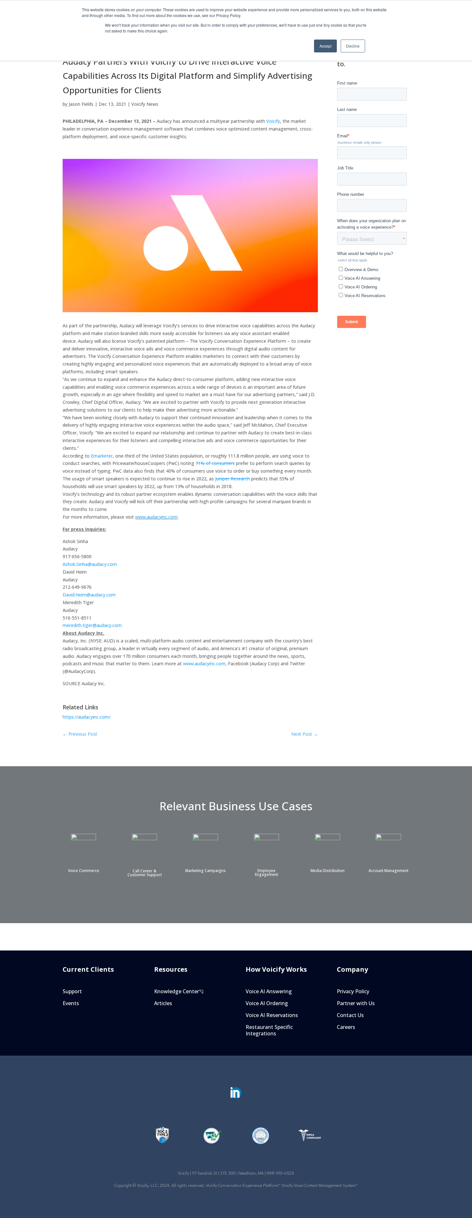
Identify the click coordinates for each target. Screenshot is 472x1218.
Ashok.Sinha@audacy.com (90, 564)
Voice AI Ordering (267, 1003)
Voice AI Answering (269, 991)
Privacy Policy (353, 991)
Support (72, 991)
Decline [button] (353, 46)
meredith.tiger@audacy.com (92, 625)
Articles (163, 1003)
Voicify (273, 121)
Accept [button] (325, 46)
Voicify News (144, 104)
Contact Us (350, 1015)
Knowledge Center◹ (178, 991)
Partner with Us (356, 1003)
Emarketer (102, 456)
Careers (346, 1027)
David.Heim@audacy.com (89, 595)
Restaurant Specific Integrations (269, 1030)
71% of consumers (215, 463)
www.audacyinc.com (156, 517)
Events (71, 1003)
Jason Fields (81, 104)
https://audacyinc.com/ (86, 717)
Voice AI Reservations (272, 1015)
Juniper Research (232, 479)
